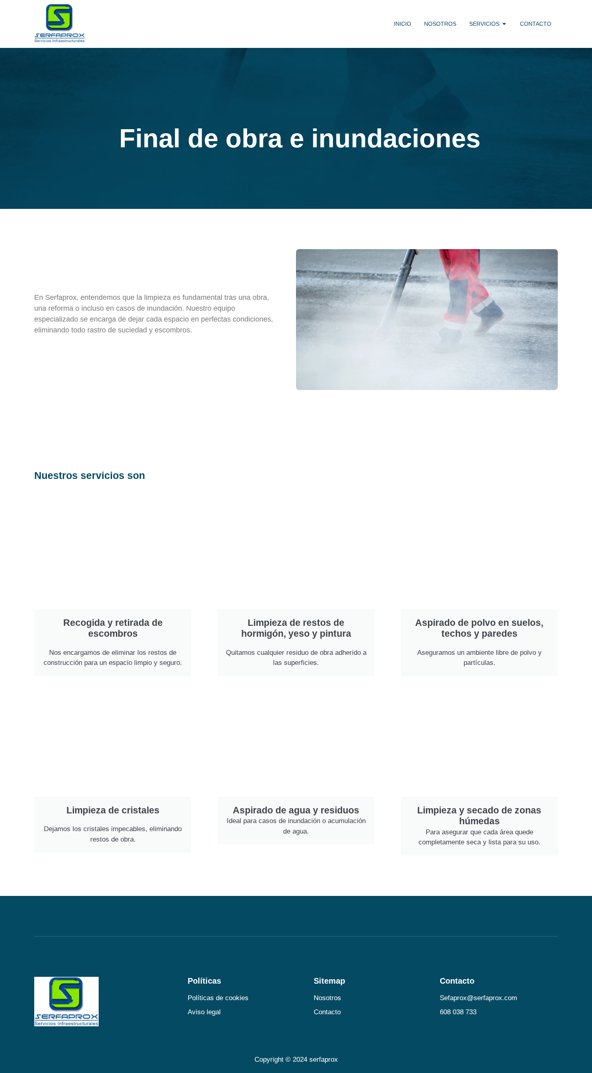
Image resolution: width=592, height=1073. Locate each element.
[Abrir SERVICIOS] (504, 24)
